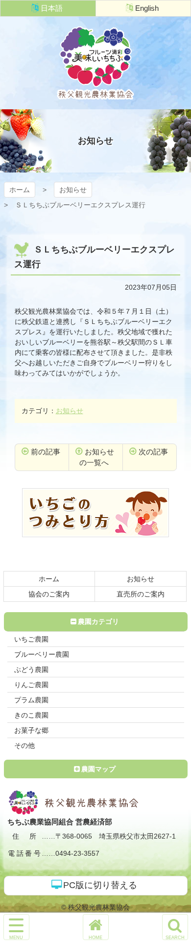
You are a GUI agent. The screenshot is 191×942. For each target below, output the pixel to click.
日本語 (52, 8)
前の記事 (45, 451)
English (147, 8)
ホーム (19, 190)
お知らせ (73, 190)
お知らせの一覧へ (97, 457)
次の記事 (153, 451)
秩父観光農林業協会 (95, 62)
